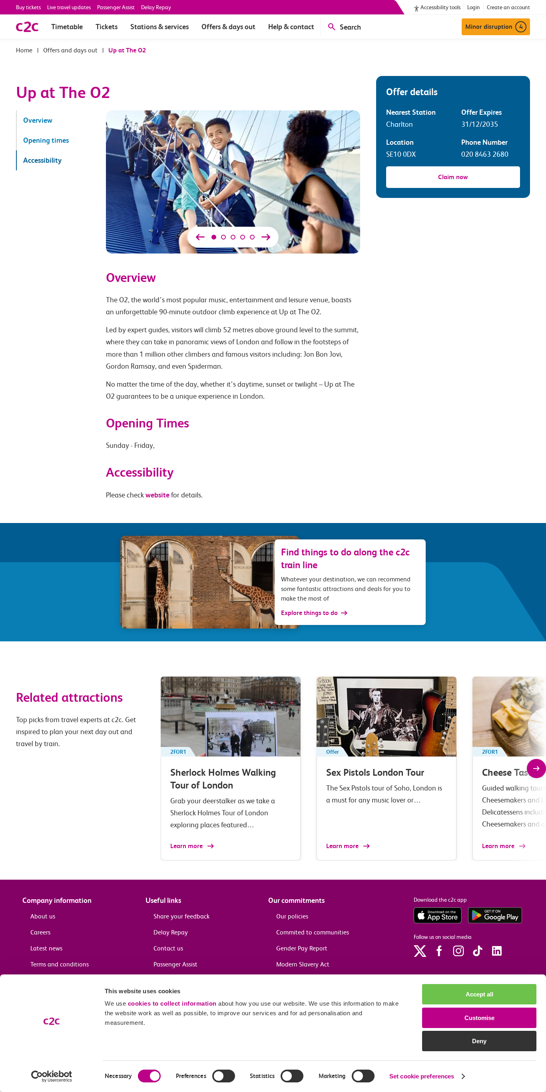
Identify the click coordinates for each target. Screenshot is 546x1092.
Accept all (479, 994)
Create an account (508, 7)
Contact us (168, 948)
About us (42, 916)
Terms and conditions (59, 964)
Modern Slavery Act (302, 964)
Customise (479, 1017)
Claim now (453, 177)
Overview (37, 120)
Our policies (292, 916)
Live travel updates (69, 7)
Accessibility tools (440, 7)
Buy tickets (28, 7)
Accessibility (42, 160)
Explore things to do (309, 613)
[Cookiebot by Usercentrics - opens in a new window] (52, 1076)
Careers (40, 932)
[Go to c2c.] (24, 50)
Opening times (46, 140)
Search (350, 27)
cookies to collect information (172, 1003)
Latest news (46, 948)
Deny (479, 1041)
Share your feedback (181, 916)
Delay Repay (156, 7)
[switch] (223, 1076)
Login (473, 7)
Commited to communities (312, 932)
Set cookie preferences (421, 1076)
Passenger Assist (116, 7)
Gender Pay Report (301, 948)
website (157, 495)
